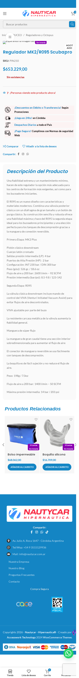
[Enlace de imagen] (39, 513)
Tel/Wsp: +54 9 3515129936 (29, 547)
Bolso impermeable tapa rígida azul (21, 456)
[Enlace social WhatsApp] (27, 154)
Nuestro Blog (16, 568)
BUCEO (17, 35)
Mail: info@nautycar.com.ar (28, 554)
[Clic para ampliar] (10, 37)
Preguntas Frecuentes (22, 574)
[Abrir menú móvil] (5, 13)
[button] (22, 467)
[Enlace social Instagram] (23, 154)
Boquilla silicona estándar (54, 456)
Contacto (14, 581)
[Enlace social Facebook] (18, 154)
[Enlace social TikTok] (47, 532)
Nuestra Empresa (19, 561)
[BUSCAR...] (72, 24)
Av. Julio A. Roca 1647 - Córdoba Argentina (38, 540)
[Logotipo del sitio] (39, 13)
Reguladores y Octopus (39, 35)
